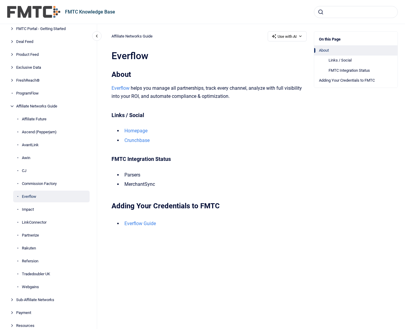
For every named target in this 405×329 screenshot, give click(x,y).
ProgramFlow (27, 93)
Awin (26, 157)
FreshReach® (28, 80)
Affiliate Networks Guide (36, 106)
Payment (23, 312)
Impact (28, 209)
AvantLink (30, 145)
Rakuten (29, 248)
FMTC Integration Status (349, 70)
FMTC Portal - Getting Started (41, 28)
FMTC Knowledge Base (90, 12)
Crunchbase (137, 140)
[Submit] (321, 12)
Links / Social (340, 60)
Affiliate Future (34, 119)
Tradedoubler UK (36, 274)
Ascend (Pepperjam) (39, 132)
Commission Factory (39, 183)
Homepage (135, 131)
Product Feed (27, 54)
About (324, 50)
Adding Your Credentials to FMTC (347, 80)
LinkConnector (34, 222)
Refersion (30, 261)
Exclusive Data (28, 67)
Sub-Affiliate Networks (35, 299)
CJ (24, 170)
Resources (25, 325)
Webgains (30, 287)
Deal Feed (24, 41)
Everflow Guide (140, 223)
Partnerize (30, 235)
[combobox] (356, 12)
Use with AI (287, 36)
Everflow (29, 196)
